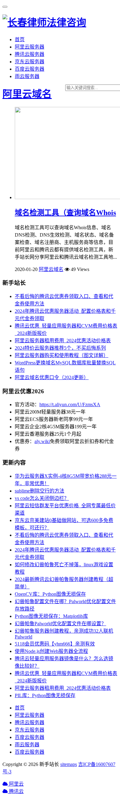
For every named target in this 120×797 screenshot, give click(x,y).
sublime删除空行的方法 (39, 490)
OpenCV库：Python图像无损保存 (50, 594)
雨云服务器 (27, 76)
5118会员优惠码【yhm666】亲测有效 (55, 643)
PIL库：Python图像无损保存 (45, 695)
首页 (20, 39)
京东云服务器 (29, 61)
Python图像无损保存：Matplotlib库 (51, 616)
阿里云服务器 (29, 46)
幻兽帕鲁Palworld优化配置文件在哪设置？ (60, 623)
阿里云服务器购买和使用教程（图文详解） (61, 355)
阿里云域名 (27, 94)
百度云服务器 (29, 69)
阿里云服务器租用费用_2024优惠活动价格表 (63, 340)
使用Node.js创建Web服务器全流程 (51, 651)
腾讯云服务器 (29, 54)
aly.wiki (42, 441)
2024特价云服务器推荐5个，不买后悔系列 (60, 348)
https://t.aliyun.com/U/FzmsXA (69, 404)
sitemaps (68, 764)
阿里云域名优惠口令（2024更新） (52, 377)
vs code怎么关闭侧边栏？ (42, 498)
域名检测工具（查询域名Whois (65, 213)
